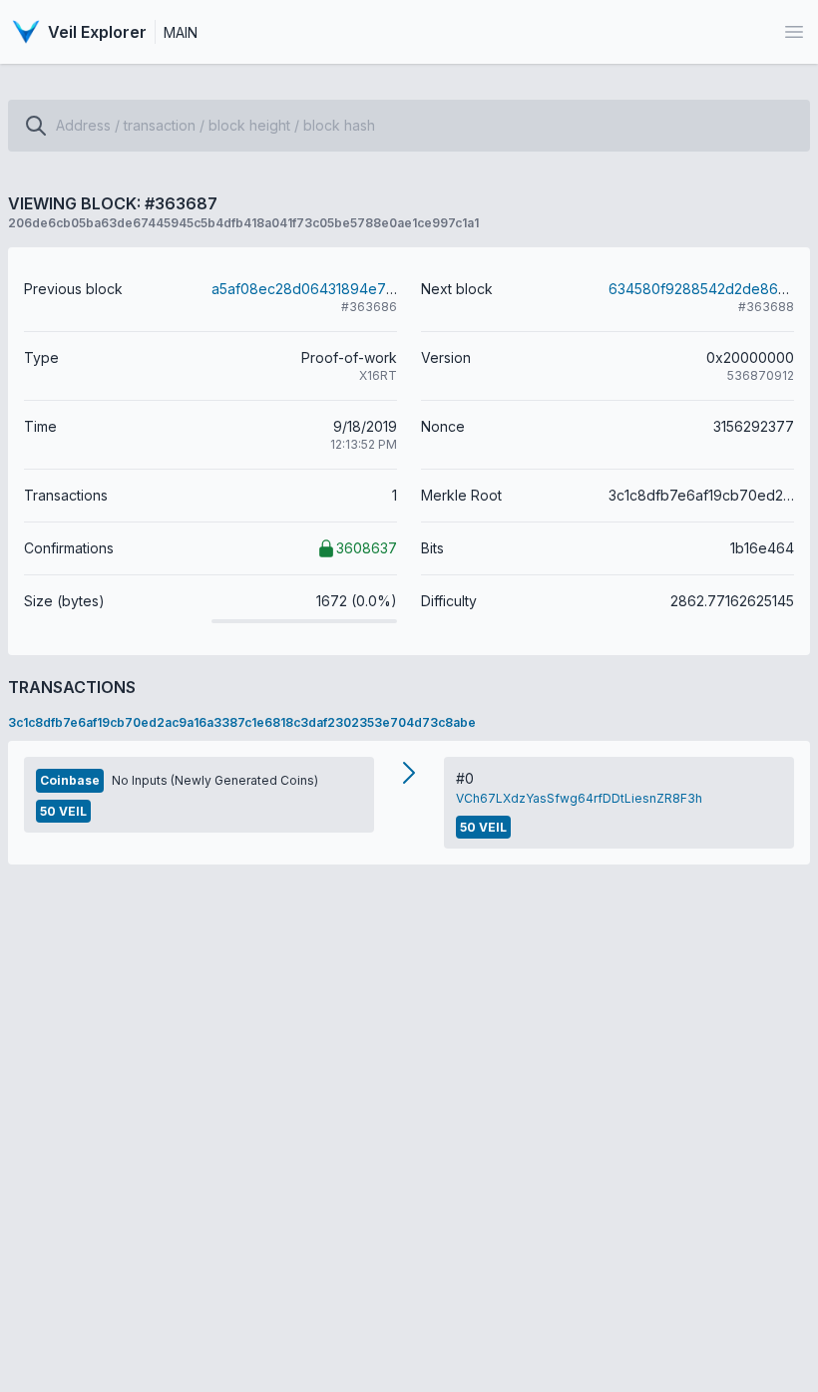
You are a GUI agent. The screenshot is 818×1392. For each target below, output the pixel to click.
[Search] (36, 126)
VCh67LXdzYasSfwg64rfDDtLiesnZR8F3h (579, 798)
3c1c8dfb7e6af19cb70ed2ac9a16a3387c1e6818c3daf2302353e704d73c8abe (242, 722)
